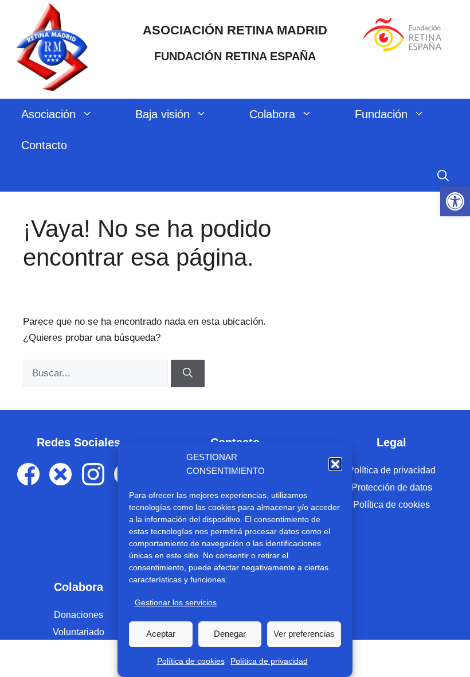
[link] (455, 201)
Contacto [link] (44, 145)
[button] (335, 464)
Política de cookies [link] (191, 661)
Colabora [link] (272, 114)
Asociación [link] (48, 114)
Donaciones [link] (78, 615)
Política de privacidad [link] (269, 661)
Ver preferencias (304, 634)
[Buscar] (188, 373)
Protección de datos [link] (391, 487)
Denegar (230, 634)
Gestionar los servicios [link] (176, 602)
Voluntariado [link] (78, 632)
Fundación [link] (381, 114)
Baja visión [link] (162, 114)
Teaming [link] (78, 649)
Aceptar (160, 634)
